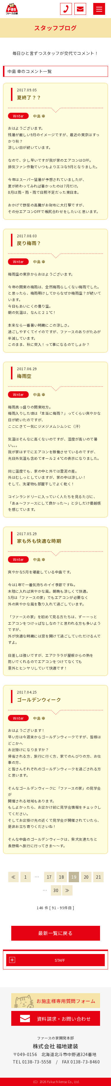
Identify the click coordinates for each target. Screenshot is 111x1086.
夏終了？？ (29, 97)
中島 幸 (39, 115)
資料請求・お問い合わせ (64, 1018)
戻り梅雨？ (29, 243)
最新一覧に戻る (55, 932)
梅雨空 (24, 375)
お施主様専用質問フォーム (65, 1000)
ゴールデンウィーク (39, 699)
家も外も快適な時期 (39, 540)
